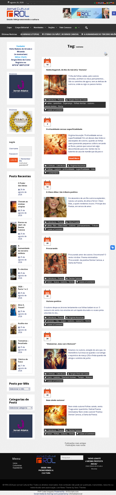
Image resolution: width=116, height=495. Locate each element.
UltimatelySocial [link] (75, 494)
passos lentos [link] (50, 106)
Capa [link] (9, 27)
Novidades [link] (38, 27)
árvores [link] (50, 321)
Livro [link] (49, 377)
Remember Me (24, 160)
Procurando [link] (52, 248)
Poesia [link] (60, 100)
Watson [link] (89, 377)
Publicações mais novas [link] (75, 445)
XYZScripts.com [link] (72, 491)
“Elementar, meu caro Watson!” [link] (61, 344)
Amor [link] (49, 282)
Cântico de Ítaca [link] (23, 360)
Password (13, 154)
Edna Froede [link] (74, 222)
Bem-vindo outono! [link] (55, 400)
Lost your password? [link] (23, 164)
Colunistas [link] (17, 465)
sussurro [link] (79, 321)
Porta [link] (60, 106)
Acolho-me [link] (23, 323)
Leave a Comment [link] (55, 109)
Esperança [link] (67, 103)
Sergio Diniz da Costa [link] (78, 100)
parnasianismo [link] (83, 225)
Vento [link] (71, 282)
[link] (114, 13)
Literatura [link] (51, 100)
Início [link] (15, 463)
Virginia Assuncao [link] (78, 165)
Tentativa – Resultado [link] (23, 342)
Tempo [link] (81, 377)
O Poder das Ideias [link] (22, 184)
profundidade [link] (68, 169)
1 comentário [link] (53, 172)
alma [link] (49, 103)
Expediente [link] (17, 467)
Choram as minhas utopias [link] (23, 204)
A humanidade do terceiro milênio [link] (80, 34)
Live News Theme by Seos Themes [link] (71, 487)
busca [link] (56, 282)
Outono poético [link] (53, 301)
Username (13, 148)
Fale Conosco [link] (65, 27)
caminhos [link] (57, 103)
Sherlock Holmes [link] (69, 377)
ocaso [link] (63, 321)
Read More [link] (74, 158)
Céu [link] (57, 321)
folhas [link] (50, 169)
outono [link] (91, 103)
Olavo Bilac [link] (62, 225)
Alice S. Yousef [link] (21, 306)
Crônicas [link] (51, 165)
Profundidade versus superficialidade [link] (64, 129)
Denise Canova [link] (75, 278)
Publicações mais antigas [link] (75, 443)
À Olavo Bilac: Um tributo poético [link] (62, 192)
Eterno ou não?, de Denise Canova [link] (40, 34)
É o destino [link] (108, 34)
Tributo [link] (95, 225)
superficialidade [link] (82, 169)
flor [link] (54, 225)
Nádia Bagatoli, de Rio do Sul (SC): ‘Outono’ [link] (66, 70)
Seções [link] (51, 27)
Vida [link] (93, 169)
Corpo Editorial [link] (22, 27)
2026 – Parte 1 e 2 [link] (23, 287)
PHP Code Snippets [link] (46, 491)
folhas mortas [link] (80, 103)
